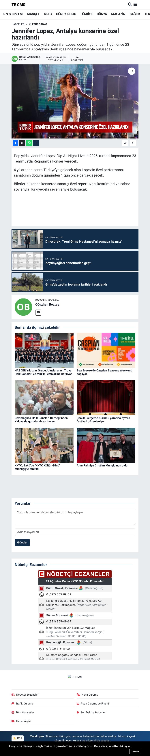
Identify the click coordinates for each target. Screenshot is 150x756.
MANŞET (33, 14)
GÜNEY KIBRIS (66, 14)
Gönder (22, 542)
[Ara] (130, 4)
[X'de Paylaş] (22, 143)
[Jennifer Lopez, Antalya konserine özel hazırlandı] (75, 101)
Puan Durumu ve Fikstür (95, 703)
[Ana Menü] (135, 4)
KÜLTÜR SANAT (38, 24)
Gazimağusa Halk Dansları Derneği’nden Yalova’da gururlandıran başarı (41, 419)
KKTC (48, 14)
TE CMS (18, 4)
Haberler (18, 24)
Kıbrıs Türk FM (13, 14)
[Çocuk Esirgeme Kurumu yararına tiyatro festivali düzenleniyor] (106, 397)
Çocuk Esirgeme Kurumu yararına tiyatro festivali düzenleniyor (103, 419)
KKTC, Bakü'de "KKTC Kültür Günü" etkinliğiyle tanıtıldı (37, 467)
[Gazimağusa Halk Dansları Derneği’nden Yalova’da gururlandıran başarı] (44, 397)
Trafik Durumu (24, 703)
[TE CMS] (75, 677)
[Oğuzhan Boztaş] (23, 306)
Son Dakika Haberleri (93, 712)
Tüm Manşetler (25, 712)
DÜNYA (102, 14)
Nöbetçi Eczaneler (27, 694)
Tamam (135, 751)
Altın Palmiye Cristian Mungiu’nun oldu (102, 465)
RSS (19, 738)
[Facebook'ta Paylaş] (15, 143)
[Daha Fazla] (36, 143)
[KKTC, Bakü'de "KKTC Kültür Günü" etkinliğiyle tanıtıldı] (44, 445)
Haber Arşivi (23, 721)
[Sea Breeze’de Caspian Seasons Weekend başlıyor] (106, 350)
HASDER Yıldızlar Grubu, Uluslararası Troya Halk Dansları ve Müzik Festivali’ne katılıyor (43, 372)
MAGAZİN (118, 14)
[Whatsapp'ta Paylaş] (29, 143)
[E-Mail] (38, 313)
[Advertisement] (80, 212)
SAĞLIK (135, 14)
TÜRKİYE (86, 14)
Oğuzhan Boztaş (47, 304)
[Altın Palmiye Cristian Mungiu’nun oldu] (106, 445)
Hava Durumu (90, 694)
